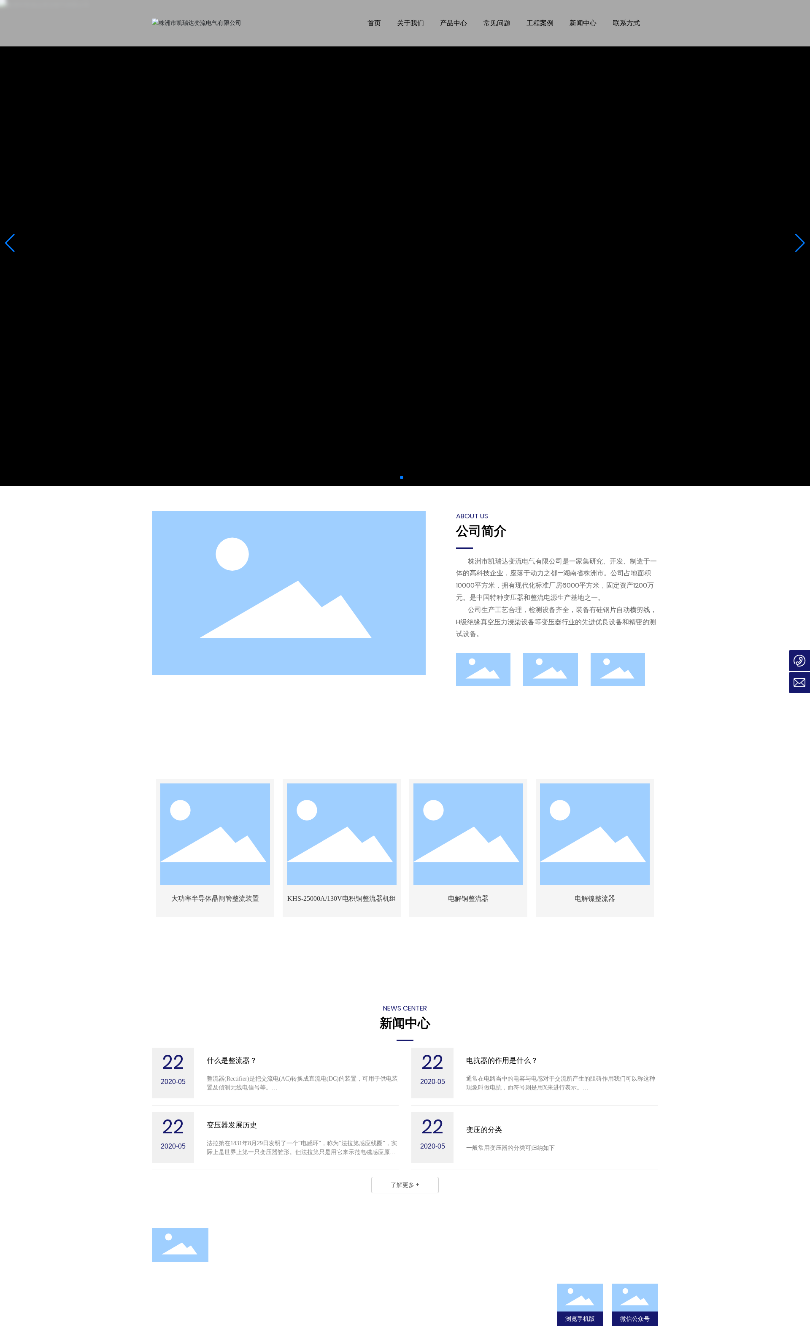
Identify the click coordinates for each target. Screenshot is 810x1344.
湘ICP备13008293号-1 (467, 1301)
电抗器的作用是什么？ (502, 1061)
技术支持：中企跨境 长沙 (467, 1324)
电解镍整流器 (595, 898)
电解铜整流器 (468, 898)
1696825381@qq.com (201, 1324)
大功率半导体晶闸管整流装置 (215, 898)
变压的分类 (484, 1130)
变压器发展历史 (232, 1125)
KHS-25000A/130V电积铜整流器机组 (341, 898)
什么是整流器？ (232, 1061)
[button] (401, 477)
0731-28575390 (310, 1314)
